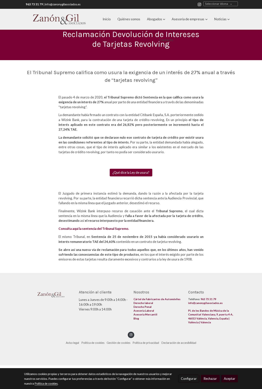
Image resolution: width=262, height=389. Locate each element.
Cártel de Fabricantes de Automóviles (157, 299)
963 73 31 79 (208, 299)
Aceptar (229, 379)
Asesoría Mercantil (145, 314)
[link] (59, 19)
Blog (136, 318)
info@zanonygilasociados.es (205, 303)
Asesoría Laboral (144, 310)
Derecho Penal (142, 306)
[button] (156, 19)
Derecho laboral (143, 303)
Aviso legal (72, 342)
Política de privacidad (146, 342)
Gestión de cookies (118, 342)
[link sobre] (49, 294)
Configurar (189, 379)
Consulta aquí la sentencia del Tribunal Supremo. (93, 229)
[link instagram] (199, 4)
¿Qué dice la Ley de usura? (131, 173)
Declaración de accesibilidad (178, 342)
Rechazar (210, 379)
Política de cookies (93, 342)
